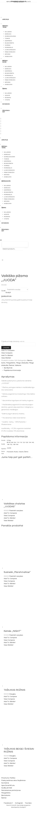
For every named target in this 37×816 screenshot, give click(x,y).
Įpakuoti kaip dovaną (13, 341)
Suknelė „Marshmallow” (17, 572)
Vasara (21, 451)
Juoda (9, 448)
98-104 (13, 442)
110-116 (19, 442)
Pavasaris (10, 451)
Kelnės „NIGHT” (12, 631)
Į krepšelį (6, 347)
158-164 (15, 444)
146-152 (9, 444)
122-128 (25, 442)
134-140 (31, 442)
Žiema (26, 451)
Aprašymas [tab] (8, 368)
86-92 (9, 442)
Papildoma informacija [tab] (12, 370)
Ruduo (16, 451)
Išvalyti (8, 292)
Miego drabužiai (22, 363)
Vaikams (18, 365)
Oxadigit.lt (23, 807)
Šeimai (11, 365)
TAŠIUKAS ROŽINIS (14, 690)
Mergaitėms (10, 363)
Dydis (3, 291)
